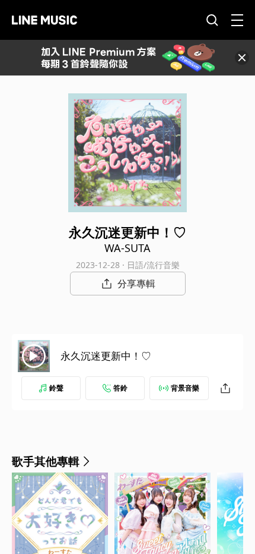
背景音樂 (185, 388)
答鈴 (120, 388)
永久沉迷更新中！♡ (105, 356)
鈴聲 (56, 388)
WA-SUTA (127, 248)
